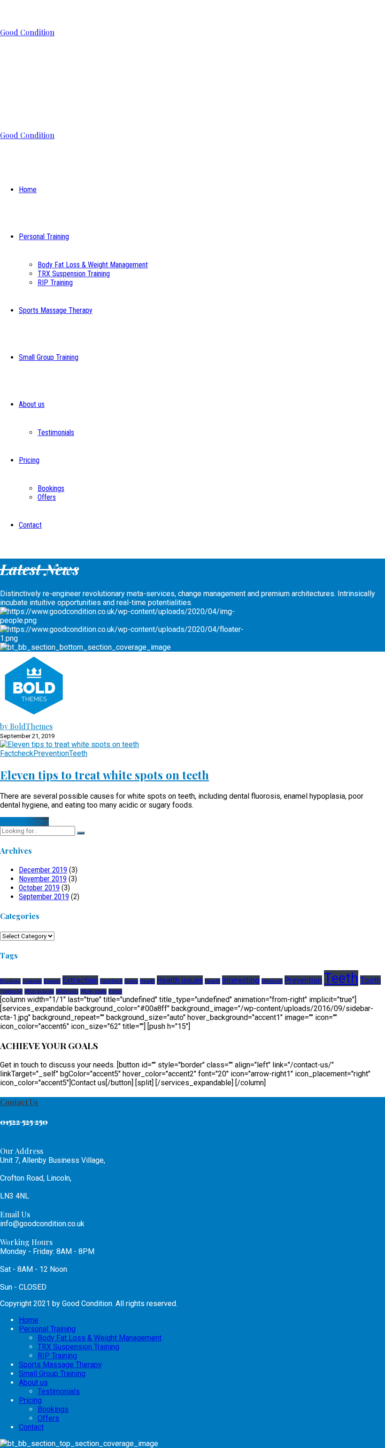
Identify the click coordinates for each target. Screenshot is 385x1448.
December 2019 (43, 869)
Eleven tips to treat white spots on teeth (104, 774)
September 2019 (44, 896)
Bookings (51, 488)
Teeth (78, 753)
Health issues (180, 980)
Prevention (51, 753)
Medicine (272, 981)
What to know (39, 992)
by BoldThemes (26, 726)
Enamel (52, 981)
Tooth (370, 980)
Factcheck (16, 753)
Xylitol (115, 992)
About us (32, 404)
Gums (131, 981)
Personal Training (44, 236)
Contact (30, 525)
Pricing (29, 460)
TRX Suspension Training (74, 273)
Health (147, 981)
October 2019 (39, 887)
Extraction (80, 980)
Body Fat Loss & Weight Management (93, 264)
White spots (93, 992)
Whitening (67, 992)
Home (28, 189)
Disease (32, 981)
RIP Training (55, 282)
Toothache (11, 992)
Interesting (241, 980)
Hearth (212, 981)
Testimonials (56, 432)
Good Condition (27, 32)
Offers (47, 497)
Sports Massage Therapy (55, 310)
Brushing (10, 981)
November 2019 (43, 878)
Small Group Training (48, 357)
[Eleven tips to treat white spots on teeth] (69, 744)
